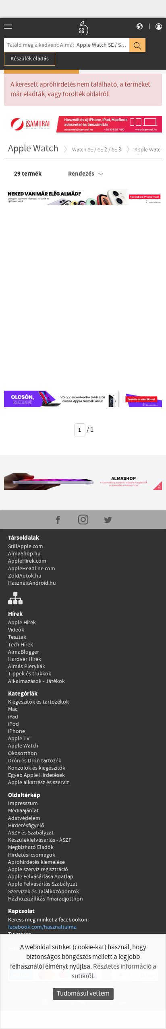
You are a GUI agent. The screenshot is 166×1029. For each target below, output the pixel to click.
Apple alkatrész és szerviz (38, 782)
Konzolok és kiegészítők (36, 768)
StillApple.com (25, 546)
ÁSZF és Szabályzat (31, 832)
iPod (13, 724)
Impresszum (23, 803)
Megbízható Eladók (31, 847)
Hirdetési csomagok (31, 855)
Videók (16, 630)
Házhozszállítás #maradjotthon (45, 899)
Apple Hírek (22, 622)
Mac (12, 709)
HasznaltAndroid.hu (32, 583)
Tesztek (17, 637)
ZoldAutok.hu (25, 576)
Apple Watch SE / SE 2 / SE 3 (103, 45)
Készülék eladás (29, 58)
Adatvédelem (24, 818)
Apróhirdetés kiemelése (36, 862)
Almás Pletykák (26, 666)
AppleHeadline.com (31, 568)
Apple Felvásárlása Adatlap (40, 876)
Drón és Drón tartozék (34, 760)
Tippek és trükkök (29, 673)
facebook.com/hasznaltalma (42, 927)
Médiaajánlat (23, 810)
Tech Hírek (20, 644)
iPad (13, 717)
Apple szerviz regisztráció (38, 869)
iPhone (16, 731)
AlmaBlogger (23, 652)
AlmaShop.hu (24, 553)
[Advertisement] (83, 296)
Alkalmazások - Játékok (36, 681)
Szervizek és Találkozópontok (43, 891)
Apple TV (18, 738)
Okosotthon (22, 753)
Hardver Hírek (24, 659)
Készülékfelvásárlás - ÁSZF (39, 840)
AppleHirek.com (27, 561)
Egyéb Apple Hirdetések (36, 775)
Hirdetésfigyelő (26, 825)
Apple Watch (23, 745)
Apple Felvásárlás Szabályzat (42, 884)
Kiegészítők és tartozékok (38, 702)
